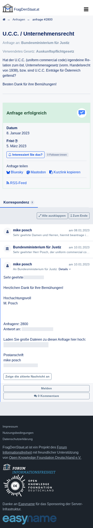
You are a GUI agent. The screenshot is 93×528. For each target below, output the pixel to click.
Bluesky (16, 172)
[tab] (19, 203)
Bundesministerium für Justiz (45, 43)
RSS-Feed (18, 183)
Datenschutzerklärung (18, 439)
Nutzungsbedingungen (18, 432)
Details (64, 269)
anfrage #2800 (42, 19)
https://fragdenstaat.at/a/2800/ (25, 344)
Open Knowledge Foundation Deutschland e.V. (45, 457)
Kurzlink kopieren (66, 172)
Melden (46, 388)
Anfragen (19, 19)
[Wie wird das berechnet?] (16, 141)
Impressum (10, 426)
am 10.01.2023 (79, 247)
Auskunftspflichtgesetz (55, 51)
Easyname (26, 504)
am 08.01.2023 (79, 230)
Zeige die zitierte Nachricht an (27, 376)
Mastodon (38, 172)
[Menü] (86, 9)
